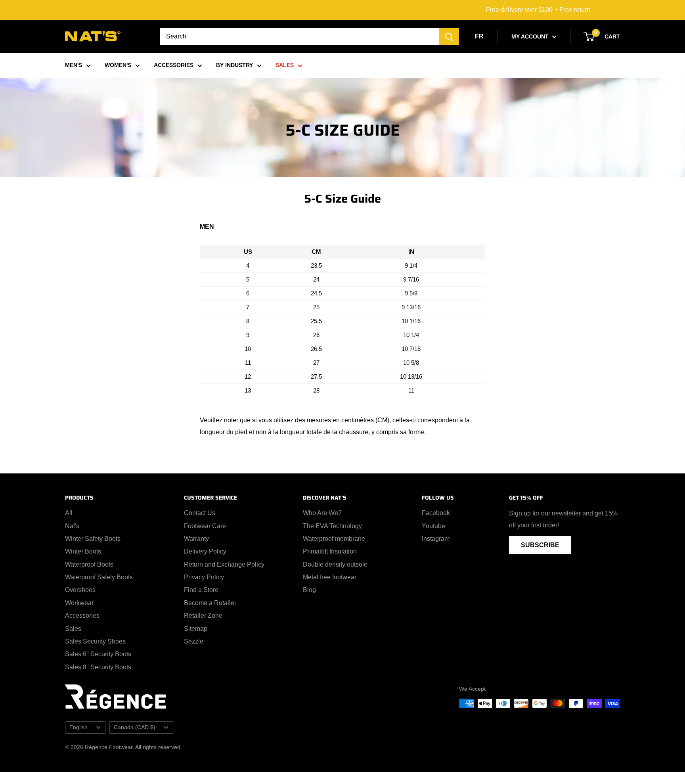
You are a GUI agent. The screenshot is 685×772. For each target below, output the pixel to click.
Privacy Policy (204, 577)
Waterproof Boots (89, 564)
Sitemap (195, 628)
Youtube (433, 526)
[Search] (449, 36)
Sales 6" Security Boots (98, 654)
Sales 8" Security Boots (98, 667)
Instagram (436, 538)
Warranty (196, 538)
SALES (285, 65)
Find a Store (201, 589)
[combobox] (299, 36)
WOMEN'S (118, 65)
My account (530, 36)
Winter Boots (83, 551)
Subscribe (540, 545)
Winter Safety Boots (93, 538)
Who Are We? (322, 513)
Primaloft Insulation (330, 551)
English (78, 727)
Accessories (82, 615)
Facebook (436, 513)
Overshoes (80, 589)
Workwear (79, 603)
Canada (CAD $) (134, 727)
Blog (309, 589)
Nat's (72, 526)
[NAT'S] (93, 38)
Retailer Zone (203, 615)
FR (479, 36)
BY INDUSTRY (234, 65)
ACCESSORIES (173, 65)
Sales (73, 628)
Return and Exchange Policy (224, 564)
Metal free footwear (329, 577)
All (69, 513)
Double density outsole (335, 564)
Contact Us (199, 513)
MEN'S (73, 65)
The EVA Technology (332, 526)
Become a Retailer (210, 603)
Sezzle (193, 641)
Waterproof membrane (334, 538)
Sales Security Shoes (95, 641)
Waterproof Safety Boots (99, 577)
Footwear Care (205, 526)
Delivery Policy (205, 551)
